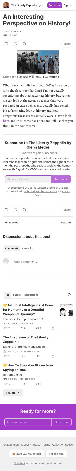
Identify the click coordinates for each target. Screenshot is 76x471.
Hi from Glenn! (12, 374)
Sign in (68, 5)
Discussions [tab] (31, 295)
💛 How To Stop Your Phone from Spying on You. (28, 367)
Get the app (56, 454)
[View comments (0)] (15, 43)
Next (64, 222)
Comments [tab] (11, 248)
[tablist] (19, 248)
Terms (46, 444)
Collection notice (62, 444)
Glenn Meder (25, 323)
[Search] (69, 295)
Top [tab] (7, 295)
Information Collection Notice (40, 191)
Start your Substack (28, 454)
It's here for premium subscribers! (24, 346)
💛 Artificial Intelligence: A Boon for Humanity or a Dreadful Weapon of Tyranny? (28, 309)
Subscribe (55, 5)
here (6, 120)
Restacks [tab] (27, 248)
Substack (19, 463)
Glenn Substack (12, 31)
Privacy (36, 444)
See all (10, 393)
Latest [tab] (17, 295)
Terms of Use (56, 187)
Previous (14, 222)
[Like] (6, 43)
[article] (38, 316)
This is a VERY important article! (23, 319)
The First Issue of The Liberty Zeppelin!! (25, 339)
